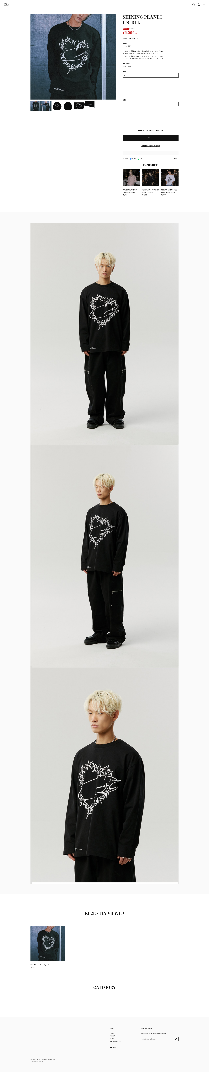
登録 (175, 1039)
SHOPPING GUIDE (115, 1041)
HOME (112, 1033)
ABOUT (112, 1036)
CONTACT (113, 1047)
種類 (124, 71)
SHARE (134, 159)
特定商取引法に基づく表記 (49, 1059)
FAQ (111, 1044)
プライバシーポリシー (35, 1059)
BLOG (112, 1039)
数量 (124, 100)
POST (127, 159)
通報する (176, 159)
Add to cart (151, 138)
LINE (141, 159)
